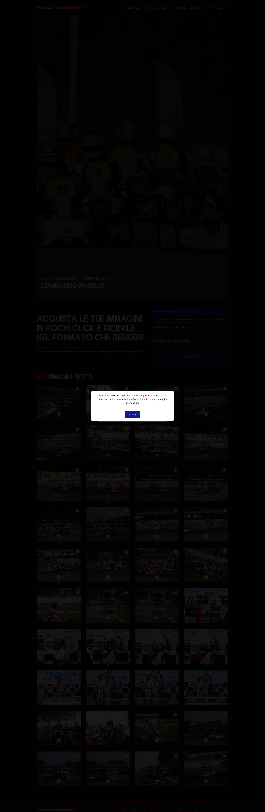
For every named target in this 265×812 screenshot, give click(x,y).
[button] (132, 414)
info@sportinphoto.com (141, 399)
